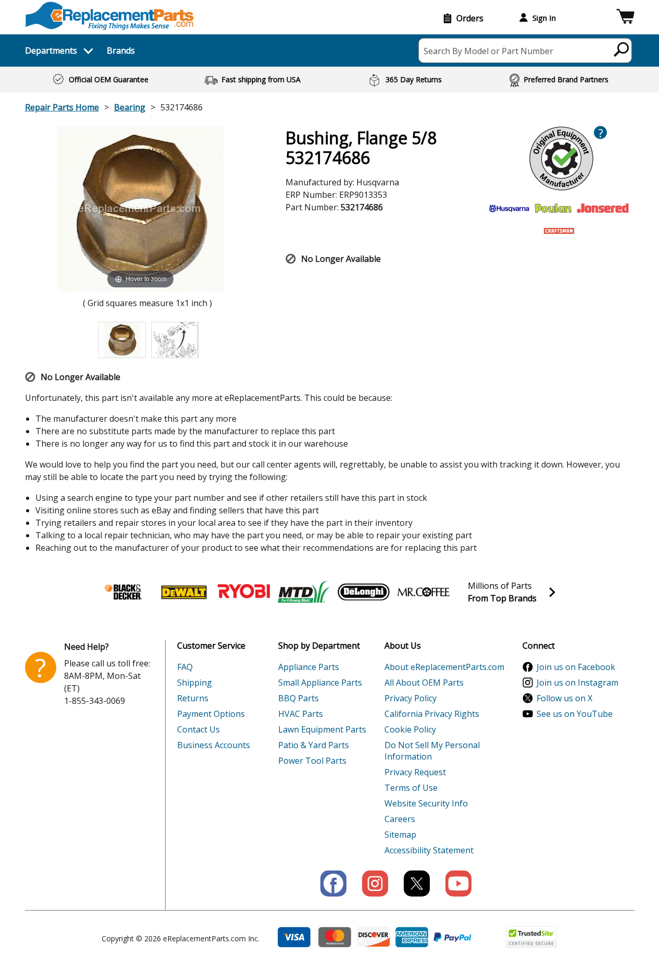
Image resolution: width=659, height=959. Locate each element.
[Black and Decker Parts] (124, 592)
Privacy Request (415, 772)
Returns (192, 698)
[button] (625, 18)
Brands (121, 50)
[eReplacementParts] (109, 16)
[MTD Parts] (304, 592)
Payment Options (211, 714)
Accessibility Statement (429, 850)
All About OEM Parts (424, 682)
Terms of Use (411, 787)
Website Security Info (426, 803)
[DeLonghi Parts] (364, 592)
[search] (621, 49)
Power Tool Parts (312, 760)
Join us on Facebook (576, 667)
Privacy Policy (410, 698)
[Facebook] (333, 883)
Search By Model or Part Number (488, 51)
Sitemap (400, 834)
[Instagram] (375, 883)
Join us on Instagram (577, 682)
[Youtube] (458, 883)
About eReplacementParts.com (444, 667)
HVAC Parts (300, 714)
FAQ (185, 667)
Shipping (194, 682)
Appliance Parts (308, 667)
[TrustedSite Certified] (531, 937)
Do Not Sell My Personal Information (432, 750)
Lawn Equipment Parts (322, 729)
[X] (417, 883)
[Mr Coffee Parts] (423, 592)
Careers (399, 819)
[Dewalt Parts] (184, 592)
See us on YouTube (575, 714)
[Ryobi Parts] (244, 592)
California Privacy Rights (431, 714)
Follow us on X (564, 698)
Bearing (129, 107)
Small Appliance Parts (320, 682)
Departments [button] (51, 50)
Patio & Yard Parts (313, 745)
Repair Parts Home (62, 107)
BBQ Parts (298, 698)
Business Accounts (213, 745)
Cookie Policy (410, 729)
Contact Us (198, 729)
